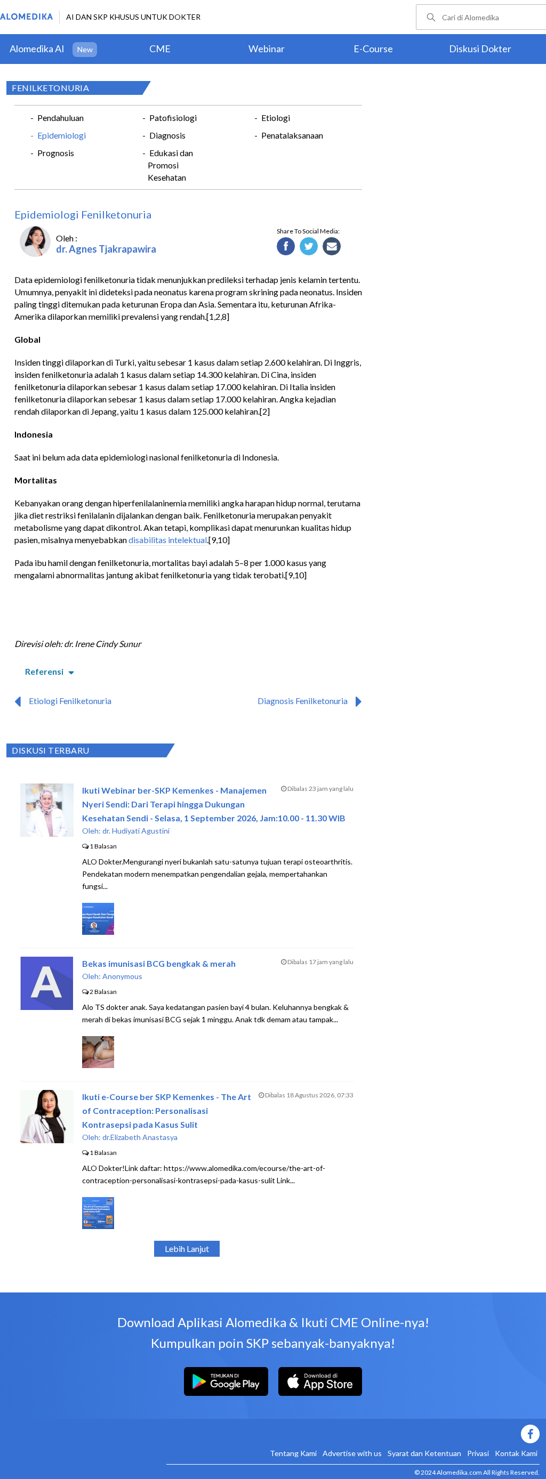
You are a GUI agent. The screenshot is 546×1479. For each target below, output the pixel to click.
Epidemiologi (61, 135)
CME (160, 48)
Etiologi (275, 117)
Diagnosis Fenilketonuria (303, 701)
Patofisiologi (173, 117)
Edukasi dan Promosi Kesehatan (170, 165)
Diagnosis (167, 135)
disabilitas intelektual (168, 540)
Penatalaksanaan (292, 135)
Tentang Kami (293, 1453)
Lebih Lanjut (187, 1248)
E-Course (373, 48)
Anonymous (122, 976)
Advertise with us (352, 1453)
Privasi (478, 1453)
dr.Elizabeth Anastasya (140, 1137)
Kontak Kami (516, 1453)
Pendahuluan (60, 117)
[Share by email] (332, 246)
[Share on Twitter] (309, 246)
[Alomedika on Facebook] (353, 1434)
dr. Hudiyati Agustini (136, 830)
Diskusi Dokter (480, 48)
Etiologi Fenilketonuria (70, 701)
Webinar (266, 48)
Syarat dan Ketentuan (424, 1453)
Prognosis (55, 153)
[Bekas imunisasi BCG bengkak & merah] (46, 1006)
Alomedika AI (37, 48)
